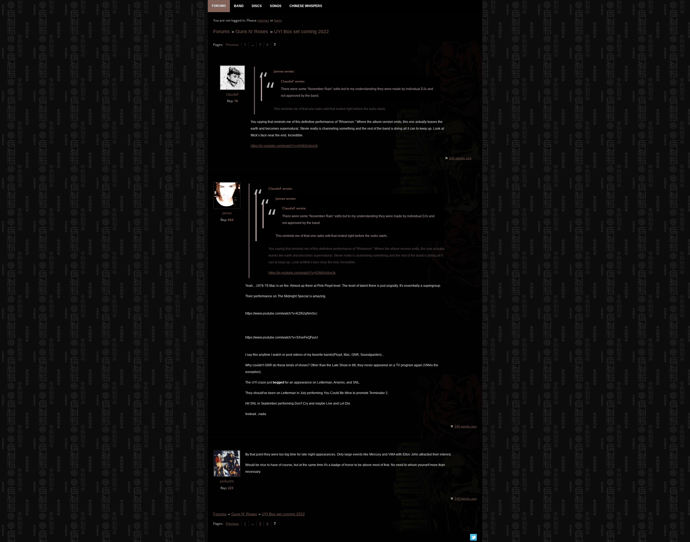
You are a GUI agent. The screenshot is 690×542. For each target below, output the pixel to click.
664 (230, 220)
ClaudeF (232, 94)
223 (230, 488)
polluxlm (227, 481)
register (263, 20)
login (277, 20)
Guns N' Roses (252, 31)
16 (236, 101)
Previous (232, 44)
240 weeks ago (460, 158)
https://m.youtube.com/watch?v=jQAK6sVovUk (284, 146)
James (227, 213)
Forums (221, 31)
